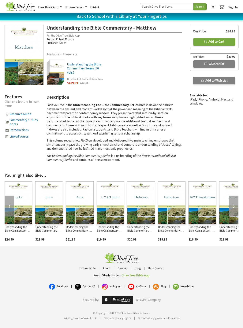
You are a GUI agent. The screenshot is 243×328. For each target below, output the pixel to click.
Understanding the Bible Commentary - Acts (77, 230)
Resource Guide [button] (20, 114)
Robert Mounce (65, 39)
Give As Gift (216, 64)
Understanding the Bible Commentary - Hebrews (139, 230)
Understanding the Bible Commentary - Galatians (169, 230)
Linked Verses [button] (18, 136)
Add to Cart (216, 41)
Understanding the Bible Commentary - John (47, 230)
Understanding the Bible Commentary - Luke (16, 230)
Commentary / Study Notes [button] (23, 122)
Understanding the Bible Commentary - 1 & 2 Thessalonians (202, 230)
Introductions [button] (19, 130)
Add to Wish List (216, 80)
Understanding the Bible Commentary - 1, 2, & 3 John (110, 230)
